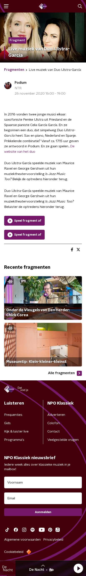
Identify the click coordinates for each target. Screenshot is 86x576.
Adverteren (56, 414)
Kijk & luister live (16, 431)
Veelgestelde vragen (63, 439)
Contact (53, 431)
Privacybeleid (53, 539)
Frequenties (13, 414)
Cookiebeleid (13, 552)
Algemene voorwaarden (22, 539)
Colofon (53, 423)
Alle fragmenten (61, 373)
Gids (7, 423)
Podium (21, 82)
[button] (78, 568)
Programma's (14, 439)
